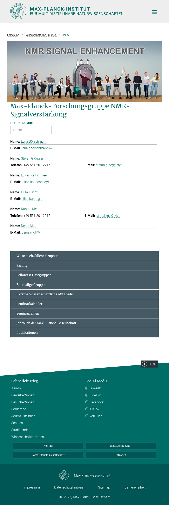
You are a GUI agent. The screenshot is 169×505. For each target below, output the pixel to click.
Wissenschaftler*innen (27, 437)
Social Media (97, 381)
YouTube (95, 416)
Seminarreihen (27, 313)
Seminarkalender (29, 304)
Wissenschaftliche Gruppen (37, 256)
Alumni (16, 388)
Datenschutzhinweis (68, 487)
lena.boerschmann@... (38, 148)
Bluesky (95, 395)
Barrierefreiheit (135, 487)
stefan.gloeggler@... (110, 165)
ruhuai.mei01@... (108, 216)
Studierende (19, 430)
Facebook (96, 402)
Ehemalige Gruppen (31, 285)
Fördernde (18, 409)
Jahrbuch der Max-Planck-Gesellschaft (46, 323)
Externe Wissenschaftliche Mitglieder (45, 294)
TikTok (94, 409)
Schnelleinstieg (24, 381)
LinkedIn (95, 388)
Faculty (22, 266)
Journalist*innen (23, 416)
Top (153, 364)
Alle (30, 123)
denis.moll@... (32, 232)
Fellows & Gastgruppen (34, 275)
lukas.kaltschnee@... (37, 182)
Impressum (31, 487)
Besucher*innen (22, 402)
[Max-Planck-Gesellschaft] (66, 475)
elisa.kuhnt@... (32, 199)
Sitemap (104, 487)
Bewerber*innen (22, 395)
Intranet (120, 455)
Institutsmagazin (120, 445)
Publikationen (27, 333)
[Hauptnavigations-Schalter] (154, 12)
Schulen (17, 423)
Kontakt (48, 445)
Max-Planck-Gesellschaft (48, 455)
